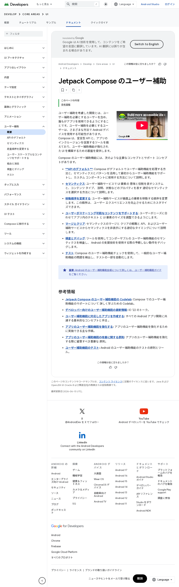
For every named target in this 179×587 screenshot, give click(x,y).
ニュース (56, 498)
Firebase (56, 546)
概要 (6, 22)
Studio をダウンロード (143, 504)
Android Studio (150, 4)
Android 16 (121, 475)
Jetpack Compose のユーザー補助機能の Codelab (98, 299)
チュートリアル (28, 22)
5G (74, 503)
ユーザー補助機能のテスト (82, 348)
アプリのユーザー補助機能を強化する (89, 327)
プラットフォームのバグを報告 (165, 472)
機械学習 (77, 475)
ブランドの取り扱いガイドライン (103, 570)
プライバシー (80, 498)
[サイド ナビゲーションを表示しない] (42, 580)
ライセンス (75, 570)
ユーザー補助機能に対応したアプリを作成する (94, 316)
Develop (10, 14)
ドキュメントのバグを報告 (165, 483)
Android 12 (121, 498)
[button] (20, 48)
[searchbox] (23, 34)
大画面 (97, 473)
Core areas (31, 14)
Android (55, 473)
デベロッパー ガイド (143, 487)
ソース (54, 493)
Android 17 (121, 470)
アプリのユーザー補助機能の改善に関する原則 (94, 337)
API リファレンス (144, 495)
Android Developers (68, 64)
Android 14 (121, 486)
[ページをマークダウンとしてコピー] (74, 90)
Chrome (55, 540)
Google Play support (164, 491)
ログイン (170, 4)
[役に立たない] (165, 64)
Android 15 (121, 481)
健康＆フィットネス (80, 483)
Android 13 (121, 492)
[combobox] (82, 4)
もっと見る (43, 4)
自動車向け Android (100, 494)
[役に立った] (159, 64)
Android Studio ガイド (144, 478)
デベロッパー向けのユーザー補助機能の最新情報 (96, 310)
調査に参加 (164, 498)
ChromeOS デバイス (101, 486)
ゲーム (76, 470)
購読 (140, 578)
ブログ (55, 504)
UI (47, 14)
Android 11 (121, 503)
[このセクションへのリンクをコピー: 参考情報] (78, 292)
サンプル (51, 22)
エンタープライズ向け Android (59, 480)
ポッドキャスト (58, 511)
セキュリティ (58, 487)
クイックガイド (99, 22)
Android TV (100, 501)
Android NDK (143, 510)
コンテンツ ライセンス (110, 381)
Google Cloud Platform (64, 552)
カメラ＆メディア (81, 491)
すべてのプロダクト (62, 557)
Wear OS (99, 479)
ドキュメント (73, 22)
